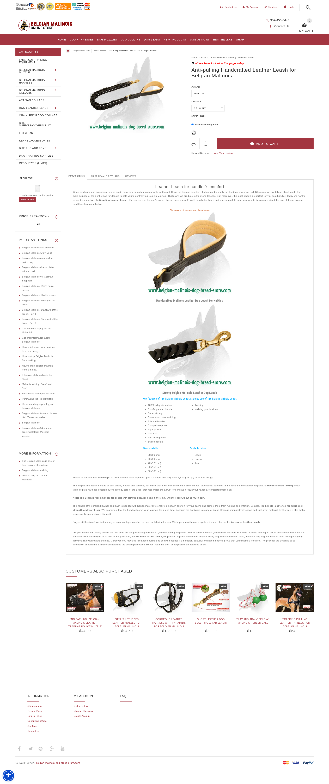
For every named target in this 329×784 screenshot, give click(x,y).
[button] (307, 8)
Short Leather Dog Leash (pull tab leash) (211, 621)
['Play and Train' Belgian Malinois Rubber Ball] (253, 597)
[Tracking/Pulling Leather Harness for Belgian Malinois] (295, 597)
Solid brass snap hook (206, 124)
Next (311, 586)
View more (27, 199)
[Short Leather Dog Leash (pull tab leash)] (211, 597)
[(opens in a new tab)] (190, 254)
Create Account (82, 716)
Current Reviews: (200, 153)
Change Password (84, 711)
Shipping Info (34, 706)
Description (76, 176)
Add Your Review (223, 153)
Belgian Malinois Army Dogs (37, 252)
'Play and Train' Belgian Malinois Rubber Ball (253, 621)
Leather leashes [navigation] (99, 51)
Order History (81, 706)
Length (196, 101)
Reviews (130, 176)
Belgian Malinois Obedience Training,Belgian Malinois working (37, 432)
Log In (291, 7)
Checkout (273, 7)
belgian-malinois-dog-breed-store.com (58, 762)
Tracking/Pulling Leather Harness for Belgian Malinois (295, 623)
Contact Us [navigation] (230, 7)
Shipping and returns (104, 176)
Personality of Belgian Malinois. (39, 393)
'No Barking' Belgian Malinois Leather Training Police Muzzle (85, 623)
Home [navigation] (68, 51)
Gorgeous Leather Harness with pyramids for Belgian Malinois (169, 623)
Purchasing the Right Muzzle (37, 398)
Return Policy (34, 716)
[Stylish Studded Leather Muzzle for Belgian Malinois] (127, 597)
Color (195, 87)
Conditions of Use (37, 721)
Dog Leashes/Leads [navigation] (82, 51)
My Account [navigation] (252, 7)
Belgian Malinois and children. (38, 247)
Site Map (32, 726)
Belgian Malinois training (35, 470)
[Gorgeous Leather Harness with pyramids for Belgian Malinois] (169, 597)
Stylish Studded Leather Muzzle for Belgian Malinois (126, 623)
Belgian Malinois (31, 422)
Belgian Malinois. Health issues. (39, 295)
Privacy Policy (34, 711)
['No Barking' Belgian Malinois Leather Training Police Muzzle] (85, 597)
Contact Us (281, 26)
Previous (67, 586)
